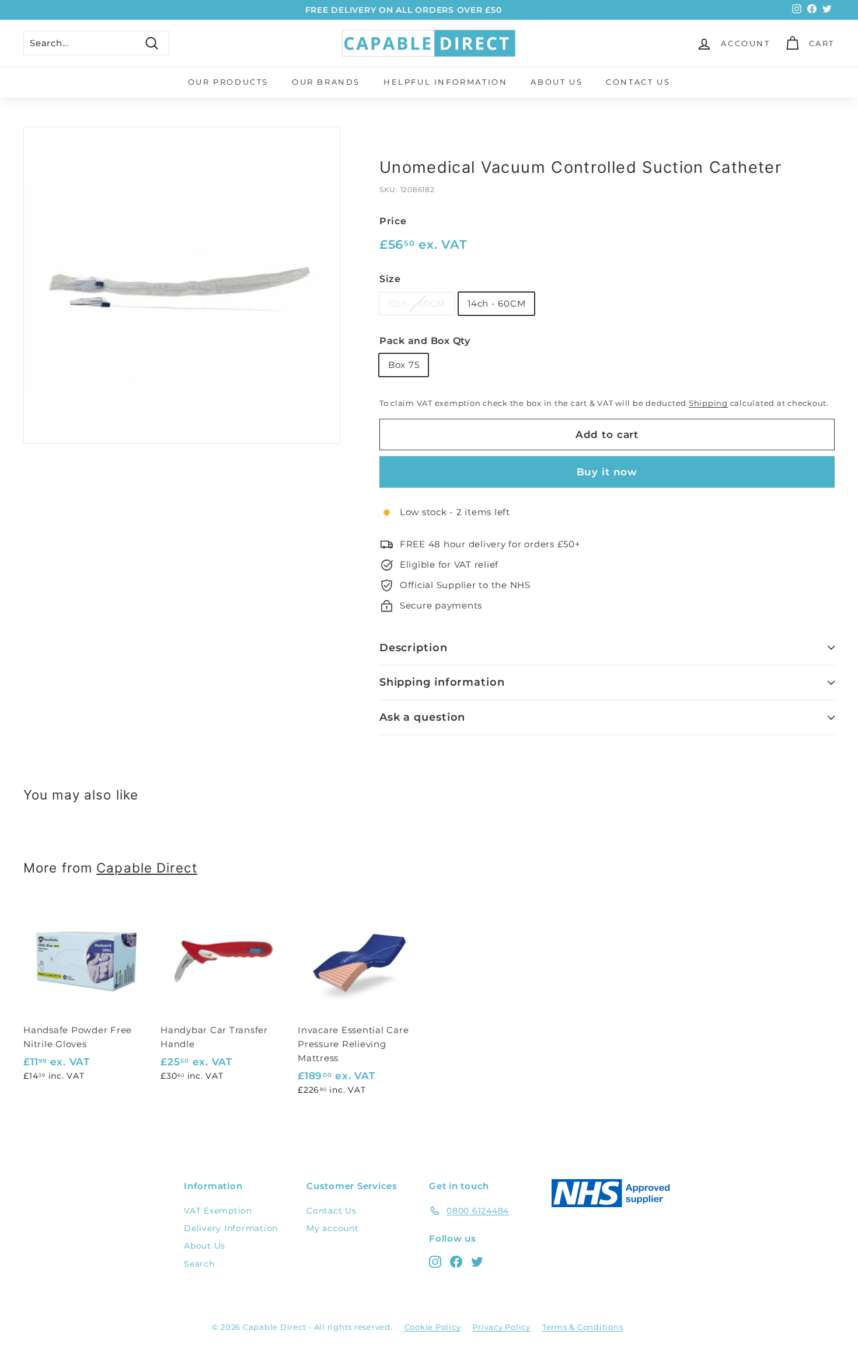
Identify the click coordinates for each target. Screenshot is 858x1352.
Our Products (228, 81)
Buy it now (607, 472)
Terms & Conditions (582, 1327)
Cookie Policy (432, 1327)
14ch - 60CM (496, 303)
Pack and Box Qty (424, 340)
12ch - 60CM (416, 303)
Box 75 (404, 364)
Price (393, 221)
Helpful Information (445, 81)
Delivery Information (231, 1228)
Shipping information (442, 682)
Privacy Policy (501, 1327)
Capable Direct (146, 867)
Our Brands (326, 81)
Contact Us (638, 81)
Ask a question (422, 717)
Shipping (708, 403)
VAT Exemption (218, 1210)
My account (332, 1228)
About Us (557, 81)
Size (390, 278)
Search (199, 1264)
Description (413, 647)
